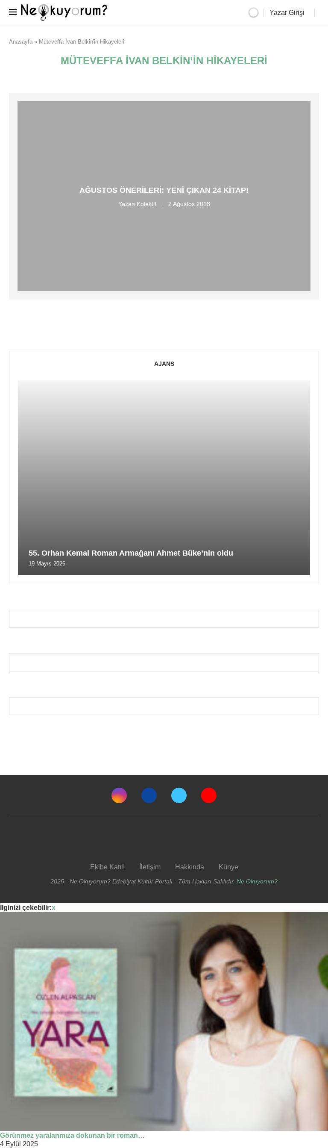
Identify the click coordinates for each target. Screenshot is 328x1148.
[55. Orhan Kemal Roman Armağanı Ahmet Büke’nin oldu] (164, 477)
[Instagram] (119, 795)
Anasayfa (20, 41)
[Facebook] (149, 795)
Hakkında (189, 867)
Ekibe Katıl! (107, 867)
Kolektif (146, 203)
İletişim (150, 867)
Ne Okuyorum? (257, 881)
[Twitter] (179, 795)
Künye (228, 867)
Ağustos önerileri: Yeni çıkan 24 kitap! (164, 190)
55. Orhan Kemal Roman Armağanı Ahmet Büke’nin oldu (131, 553)
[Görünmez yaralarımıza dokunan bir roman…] (164, 1021)
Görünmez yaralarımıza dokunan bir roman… (72, 1135)
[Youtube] (209, 795)
